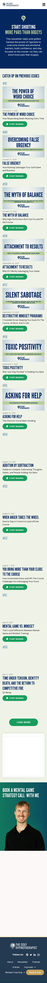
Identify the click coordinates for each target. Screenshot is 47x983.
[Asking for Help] (23, 399)
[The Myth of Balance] (23, 198)
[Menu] (44, 4)
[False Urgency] (23, 146)
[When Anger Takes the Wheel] (23, 500)
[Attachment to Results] (23, 249)
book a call (35, 972)
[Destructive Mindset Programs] (23, 298)
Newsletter (23, 962)
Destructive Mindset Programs (22, 315)
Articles (16, 967)
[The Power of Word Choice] (23, 97)
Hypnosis (28, 967)
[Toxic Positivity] (23, 350)
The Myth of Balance (16, 215)
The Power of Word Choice (19, 114)
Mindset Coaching (13, 972)
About (10, 962)
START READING (16, 124)
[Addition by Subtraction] (23, 448)
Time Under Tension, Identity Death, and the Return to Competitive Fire (21, 683)
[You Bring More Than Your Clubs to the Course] (23, 552)
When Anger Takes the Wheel (21, 517)
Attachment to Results (17, 266)
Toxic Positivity (13, 367)
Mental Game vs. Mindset (18, 626)
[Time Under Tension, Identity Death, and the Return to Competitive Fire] (23, 661)
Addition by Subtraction (18, 465)
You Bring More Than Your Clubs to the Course (22, 572)
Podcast (36, 962)
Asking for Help (12, 416)
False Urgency (12, 163)
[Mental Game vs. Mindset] (23, 609)
